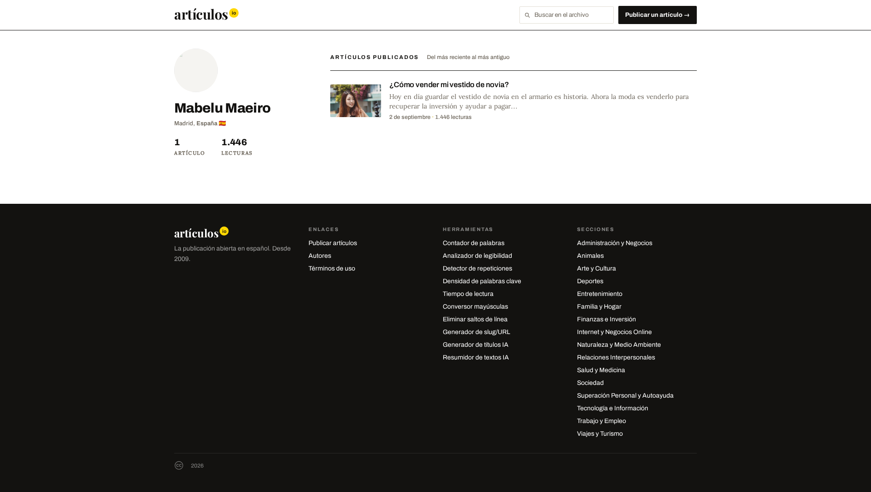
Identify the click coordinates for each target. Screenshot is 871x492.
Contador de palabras (473, 243)
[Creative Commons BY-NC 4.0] (179, 465)
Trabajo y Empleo (601, 421)
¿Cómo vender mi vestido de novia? (449, 85)
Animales (590, 255)
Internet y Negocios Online (614, 332)
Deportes (590, 281)
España (206, 123)
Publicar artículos (332, 243)
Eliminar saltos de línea (475, 319)
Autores (319, 255)
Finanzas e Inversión (606, 319)
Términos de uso (331, 268)
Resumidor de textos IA (476, 357)
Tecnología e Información (612, 408)
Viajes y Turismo (600, 433)
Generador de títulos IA (476, 344)
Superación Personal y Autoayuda (625, 395)
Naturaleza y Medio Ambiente (619, 344)
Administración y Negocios (614, 243)
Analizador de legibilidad (477, 255)
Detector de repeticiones (477, 268)
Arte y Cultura (596, 268)
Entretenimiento (599, 293)
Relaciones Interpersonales (616, 357)
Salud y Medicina (601, 370)
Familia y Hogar (599, 306)
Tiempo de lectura (468, 293)
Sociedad (590, 382)
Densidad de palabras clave (482, 281)
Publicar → (657, 14)
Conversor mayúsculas (475, 306)
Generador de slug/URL (476, 332)
